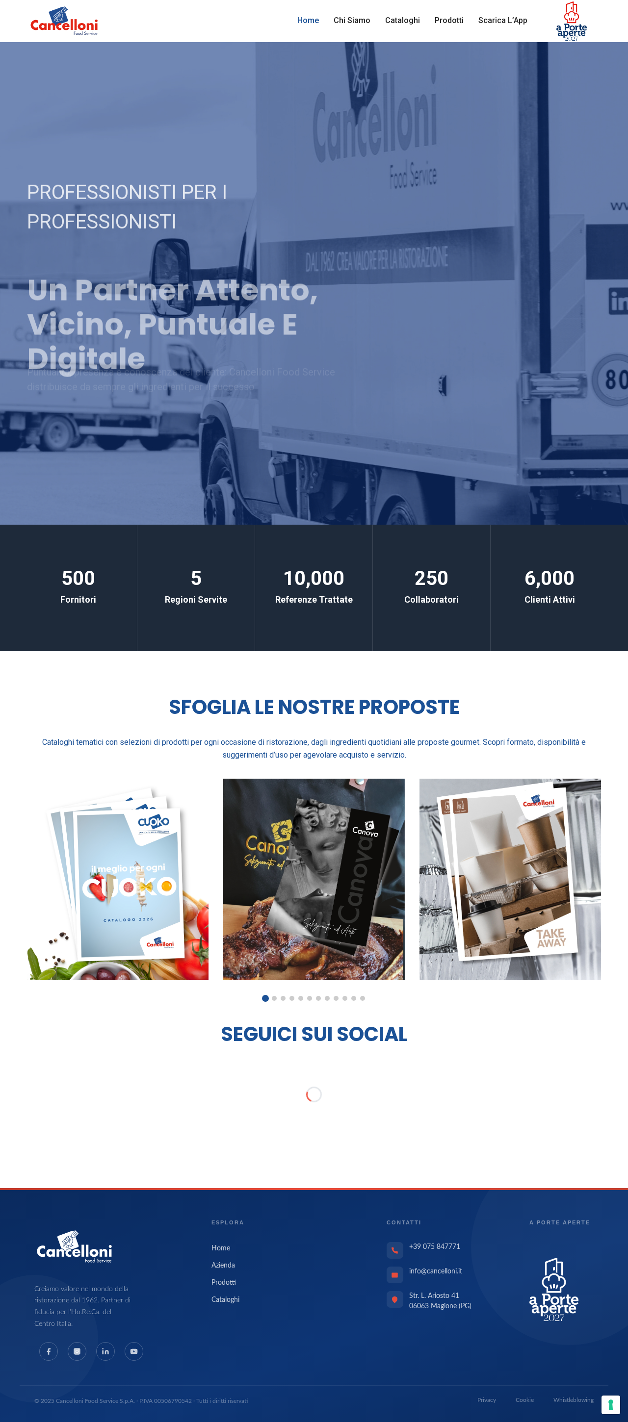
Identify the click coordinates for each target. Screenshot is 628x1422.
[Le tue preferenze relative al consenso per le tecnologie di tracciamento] (611, 1405)
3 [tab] (283, 998)
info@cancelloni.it (435, 1271)
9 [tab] (336, 998)
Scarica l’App (502, 20)
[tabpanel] (118, 879)
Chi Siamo (352, 20)
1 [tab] (265, 998)
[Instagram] (77, 1351)
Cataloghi (402, 20)
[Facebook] (48, 1351)
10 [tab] (344, 998)
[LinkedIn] (105, 1351)
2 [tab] (274, 998)
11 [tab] (353, 998)
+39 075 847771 (434, 1247)
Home (308, 20)
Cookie (525, 1400)
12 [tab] (362, 998)
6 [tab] (309, 998)
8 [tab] (327, 998)
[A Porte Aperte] (553, 1289)
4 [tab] (291, 998)
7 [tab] (318, 998)
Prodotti (449, 20)
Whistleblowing (573, 1400)
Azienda (223, 1265)
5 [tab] (300, 998)
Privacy (486, 1400)
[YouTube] (134, 1351)
